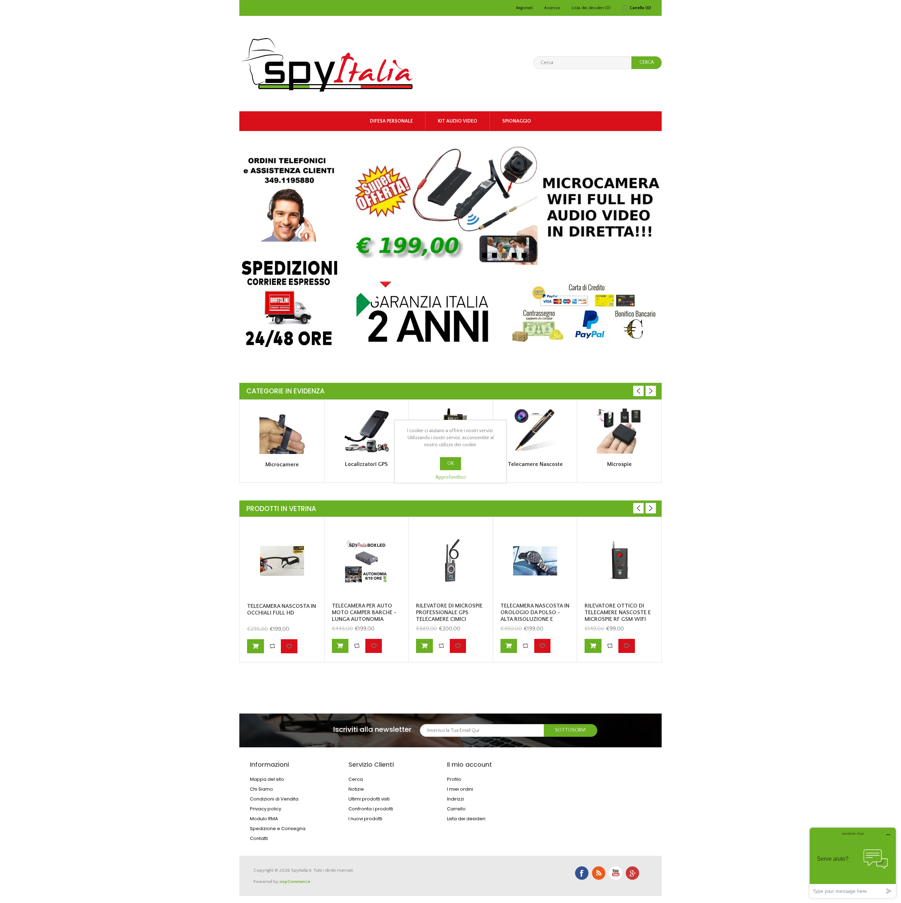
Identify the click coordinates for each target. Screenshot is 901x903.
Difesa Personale (391, 121)
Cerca (355, 779)
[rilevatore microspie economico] (619, 561)
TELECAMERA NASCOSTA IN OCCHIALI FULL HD (281, 609)
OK (450, 463)
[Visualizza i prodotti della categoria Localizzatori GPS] (367, 431)
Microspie (619, 464)
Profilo (454, 779)
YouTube (615, 873)
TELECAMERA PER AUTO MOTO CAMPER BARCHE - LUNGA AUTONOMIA (364, 612)
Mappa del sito (267, 779)
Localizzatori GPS (366, 464)
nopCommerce (294, 881)
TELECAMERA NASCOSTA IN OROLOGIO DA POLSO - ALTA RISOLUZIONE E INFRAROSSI (534, 616)
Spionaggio (516, 121)
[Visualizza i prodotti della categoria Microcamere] (282, 431)
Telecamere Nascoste (535, 464)
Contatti (259, 838)
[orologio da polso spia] (535, 561)
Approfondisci (450, 477)
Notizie (356, 789)
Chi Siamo (261, 789)
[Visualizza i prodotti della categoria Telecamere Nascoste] (535, 431)
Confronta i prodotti (370, 808)
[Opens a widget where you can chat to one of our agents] (853, 863)
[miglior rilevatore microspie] (451, 561)
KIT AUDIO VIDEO (457, 121)
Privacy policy (265, 808)
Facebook (581, 873)
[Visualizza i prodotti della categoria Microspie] (619, 431)
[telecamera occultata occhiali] (282, 561)
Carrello (456, 808)
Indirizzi (455, 799)
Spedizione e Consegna (277, 828)
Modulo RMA (264, 818)
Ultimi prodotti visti (369, 799)
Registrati (524, 8)
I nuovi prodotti (365, 818)
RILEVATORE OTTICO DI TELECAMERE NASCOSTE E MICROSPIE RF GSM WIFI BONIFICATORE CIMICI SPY (618, 616)
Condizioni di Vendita (274, 799)
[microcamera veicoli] (367, 561)
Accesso (552, 8)
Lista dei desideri (466, 818)
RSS (598, 873)
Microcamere (282, 464)
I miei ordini (460, 789)
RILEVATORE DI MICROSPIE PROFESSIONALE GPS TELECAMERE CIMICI (449, 612)
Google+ (632, 873)
